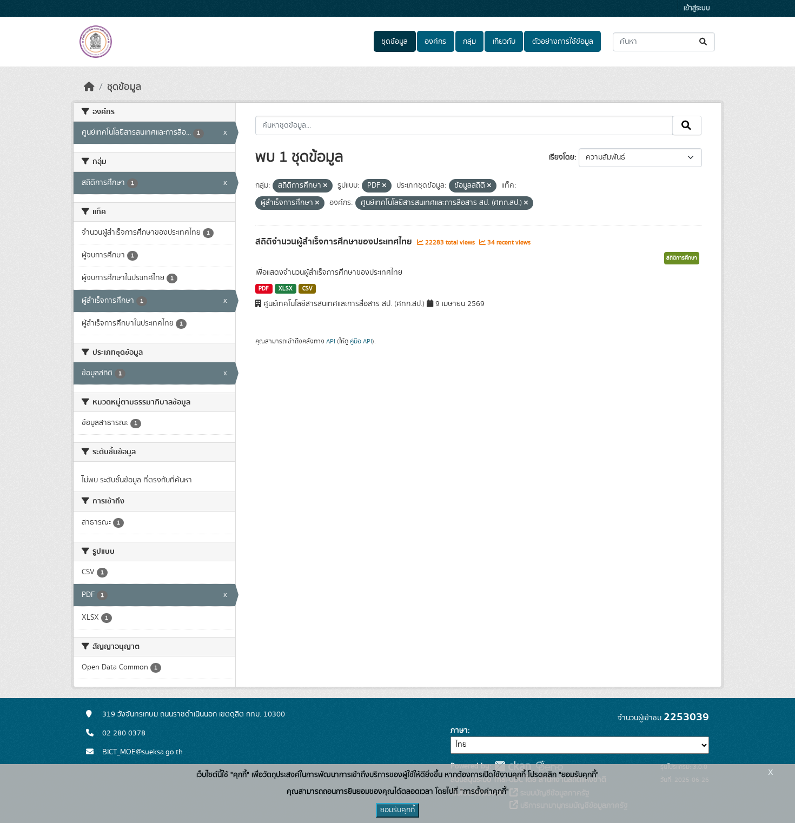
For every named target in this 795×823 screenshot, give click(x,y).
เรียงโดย (561, 157)
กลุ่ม (469, 41)
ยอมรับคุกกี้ (397, 810)
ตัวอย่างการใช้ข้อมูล (562, 41)
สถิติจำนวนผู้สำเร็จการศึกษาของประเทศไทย (334, 242)
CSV (307, 288)
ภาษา (459, 730)
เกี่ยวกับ (504, 41)
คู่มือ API (361, 341)
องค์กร (435, 41)
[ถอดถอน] (325, 186)
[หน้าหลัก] (89, 87)
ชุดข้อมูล (394, 41)
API (330, 341)
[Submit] (704, 41)
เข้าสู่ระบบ (697, 8)
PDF (264, 288)
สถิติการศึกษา (681, 258)
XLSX (286, 288)
